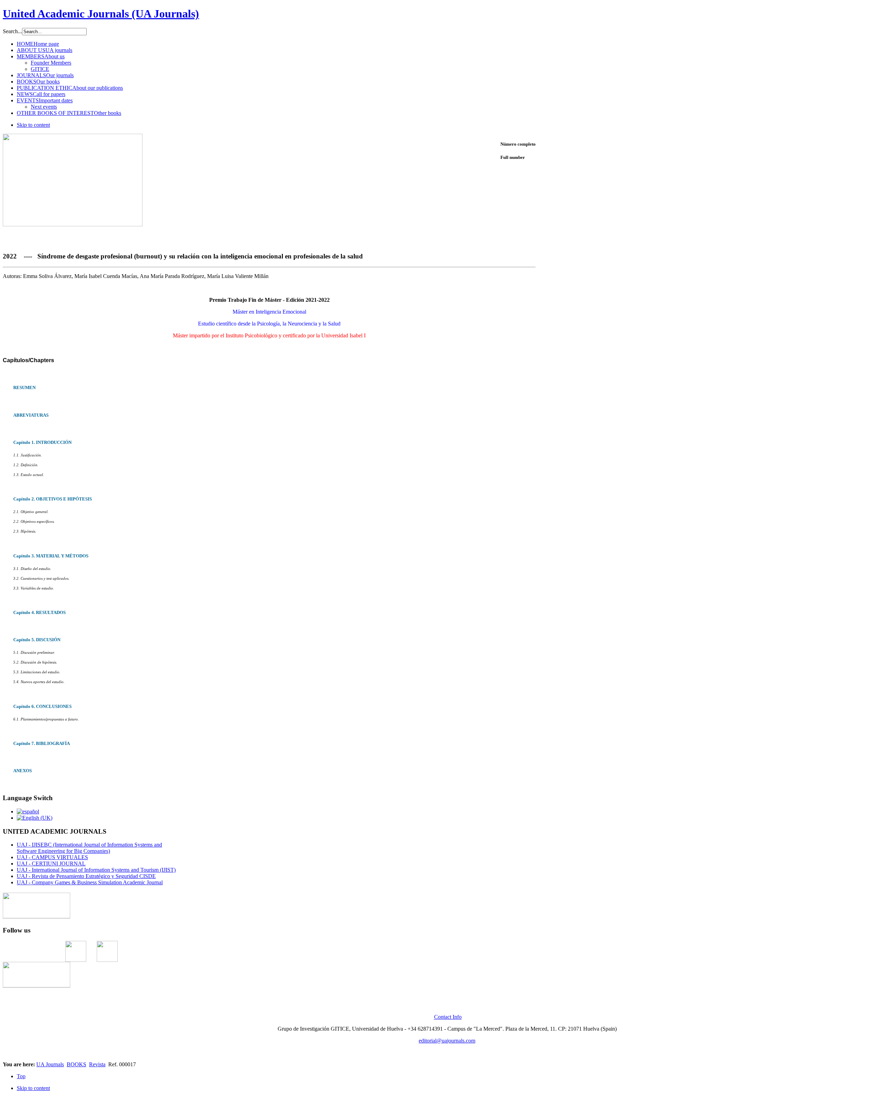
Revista (97, 1064)
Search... (12, 31)
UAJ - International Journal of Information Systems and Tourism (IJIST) (96, 870)
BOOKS (76, 1064)
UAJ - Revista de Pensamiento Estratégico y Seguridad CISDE (86, 876)
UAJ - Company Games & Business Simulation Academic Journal (90, 882)
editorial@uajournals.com (447, 1041)
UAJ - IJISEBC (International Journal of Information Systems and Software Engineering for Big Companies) (89, 848)
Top (21, 1076)
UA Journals (50, 1064)
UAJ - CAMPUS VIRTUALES (52, 857)
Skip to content (33, 125)
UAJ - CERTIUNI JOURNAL (51, 863)
